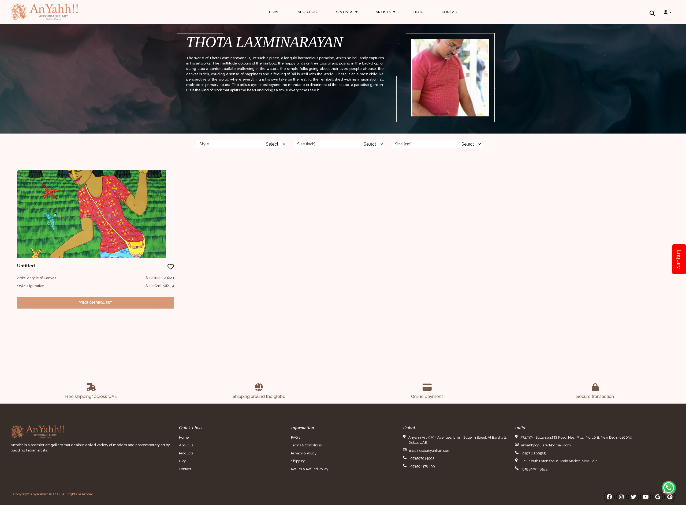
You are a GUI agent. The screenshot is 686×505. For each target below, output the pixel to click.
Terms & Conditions (306, 445)
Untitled (26, 265)
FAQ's (295, 437)
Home (274, 12)
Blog (418, 12)
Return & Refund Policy (309, 469)
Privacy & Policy (303, 453)
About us (186, 445)
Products (186, 453)
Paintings (346, 17)
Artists (385, 17)
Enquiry (679, 259)
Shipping (298, 461)
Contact (451, 12)
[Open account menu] (667, 12)
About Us (307, 12)
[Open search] (652, 12)
